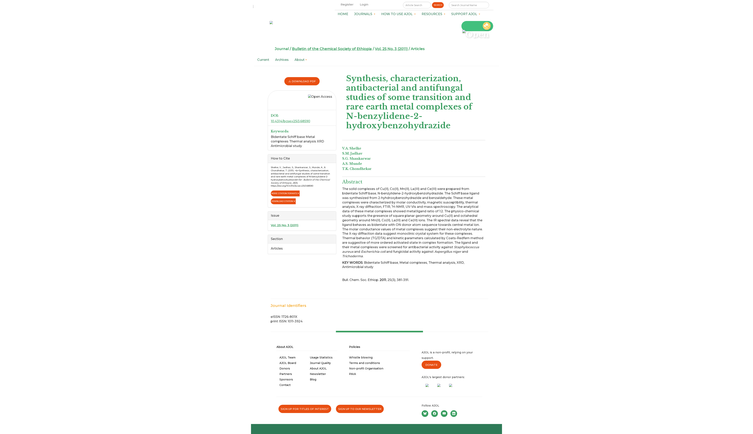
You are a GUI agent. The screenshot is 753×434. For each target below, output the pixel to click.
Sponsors (286, 379)
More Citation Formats (284, 193)
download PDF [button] (303, 81)
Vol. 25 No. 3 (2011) (391, 49)
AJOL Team (287, 357)
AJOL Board (287, 363)
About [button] (300, 60)
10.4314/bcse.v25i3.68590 (290, 121)
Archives (282, 60)
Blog (313, 379)
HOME (343, 14)
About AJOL (318, 368)
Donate (431, 364)
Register (347, 4)
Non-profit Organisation (366, 368)
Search (438, 5)
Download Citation (282, 201)
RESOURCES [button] (433, 14)
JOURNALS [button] (364, 14)
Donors (284, 368)
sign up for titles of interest (305, 408)
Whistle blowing (361, 357)
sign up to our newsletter (359, 408)
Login (364, 4)
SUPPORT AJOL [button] (465, 14)
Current (263, 60)
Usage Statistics (321, 357)
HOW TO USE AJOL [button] (397, 14)
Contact (285, 385)
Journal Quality (320, 363)
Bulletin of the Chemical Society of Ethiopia (332, 49)
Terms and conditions (364, 363)
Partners (285, 374)
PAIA (352, 374)
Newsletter (318, 374)
